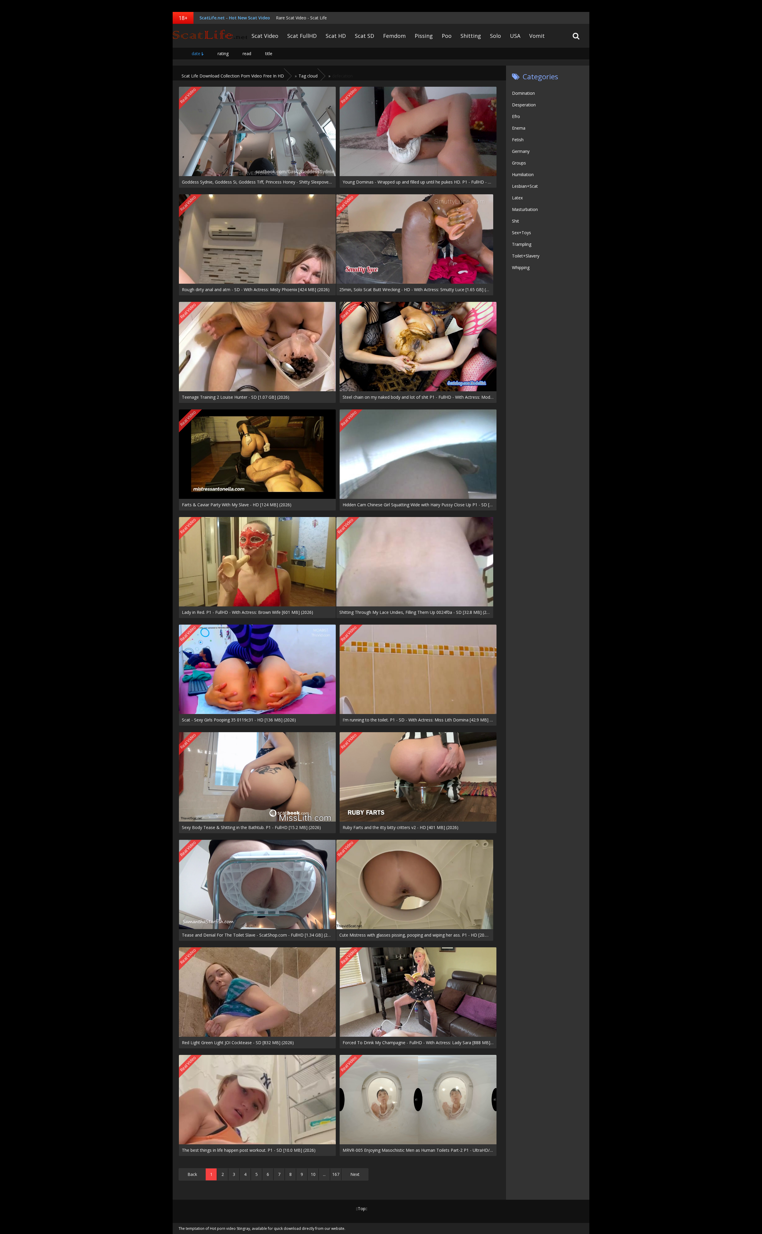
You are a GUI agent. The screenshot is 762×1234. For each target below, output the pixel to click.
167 (335, 1174)
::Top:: (361, 1208)
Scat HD (336, 35)
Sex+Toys (521, 232)
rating (223, 53)
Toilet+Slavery (525, 256)
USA (515, 35)
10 (313, 1174)
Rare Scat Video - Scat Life (301, 18)
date (196, 53)
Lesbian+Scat (525, 186)
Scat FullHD (302, 35)
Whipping (521, 267)
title (268, 53)
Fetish (518, 139)
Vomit (537, 35)
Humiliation (523, 174)
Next (355, 1174)
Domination (523, 93)
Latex (517, 198)
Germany (521, 151)
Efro (516, 116)
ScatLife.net (210, 36)
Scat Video (265, 35)
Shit (515, 221)
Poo (447, 35)
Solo (495, 35)
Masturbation (525, 209)
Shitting (470, 35)
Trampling (521, 244)
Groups (519, 163)
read (247, 53)
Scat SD (364, 35)
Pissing (424, 35)
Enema (518, 128)
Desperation (524, 105)
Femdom (394, 35)
